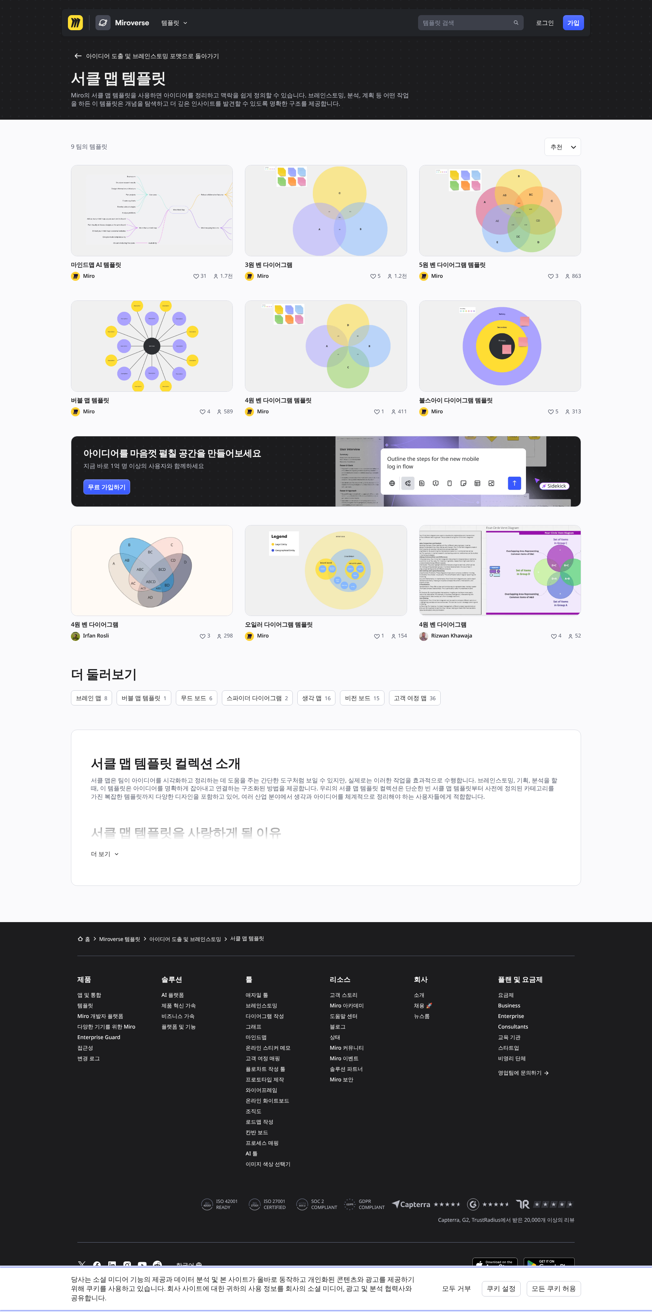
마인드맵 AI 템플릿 (96, 265)
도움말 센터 (344, 1016)
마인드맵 (256, 1037)
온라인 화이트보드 (267, 1100)
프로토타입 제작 (265, 1079)
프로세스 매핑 (262, 1143)
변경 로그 (88, 1058)
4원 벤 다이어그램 (94, 624)
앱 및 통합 (89, 995)
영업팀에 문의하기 (520, 1072)
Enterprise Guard (98, 1037)
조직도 (253, 1111)
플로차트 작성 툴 (265, 1069)
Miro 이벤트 (344, 1058)
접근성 (85, 1048)
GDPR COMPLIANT (372, 1204)
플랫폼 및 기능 (178, 1026)
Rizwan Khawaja (451, 636)
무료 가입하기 (107, 487)
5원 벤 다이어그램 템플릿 (452, 265)
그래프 (253, 1026)
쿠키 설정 (501, 1288)
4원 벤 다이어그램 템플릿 (278, 400)
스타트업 (508, 1048)
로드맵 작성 (260, 1122)
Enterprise (511, 1016)
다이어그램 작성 (265, 1016)
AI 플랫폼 (172, 995)
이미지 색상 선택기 (268, 1164)
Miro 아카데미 (347, 1005)
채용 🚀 (423, 1005)
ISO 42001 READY (227, 1204)
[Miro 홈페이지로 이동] (75, 22)
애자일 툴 (257, 995)
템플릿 (85, 1005)
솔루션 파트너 (346, 1069)
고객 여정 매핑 (263, 1058)
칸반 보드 (257, 1132)
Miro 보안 (341, 1079)
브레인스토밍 (261, 1005)
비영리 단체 (512, 1058)
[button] (562, 147)
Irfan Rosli (96, 636)
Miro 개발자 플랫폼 (100, 1016)
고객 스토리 (344, 995)
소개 (419, 995)
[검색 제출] (516, 23)
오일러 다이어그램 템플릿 (279, 624)
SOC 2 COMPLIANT (324, 1204)
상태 (335, 1037)
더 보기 (101, 854)
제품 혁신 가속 (178, 1005)
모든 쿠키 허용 (554, 1288)
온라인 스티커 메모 (268, 1048)
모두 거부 (456, 1288)
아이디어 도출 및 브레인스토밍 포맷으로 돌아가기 (152, 56)
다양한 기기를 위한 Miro (106, 1026)
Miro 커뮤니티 (347, 1048)
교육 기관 (509, 1037)
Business (509, 1005)
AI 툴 (252, 1153)
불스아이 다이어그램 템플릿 (456, 400)
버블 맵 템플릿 (90, 400)
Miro (89, 276)
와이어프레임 (261, 1090)
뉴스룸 (422, 1016)
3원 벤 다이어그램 (268, 265)
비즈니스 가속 (178, 1016)
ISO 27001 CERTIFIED (275, 1204)
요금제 (506, 995)
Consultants (513, 1026)
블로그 (338, 1026)
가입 (573, 22)
